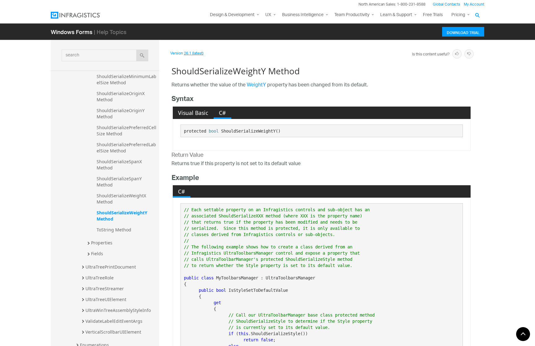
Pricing (458, 15)
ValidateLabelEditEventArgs (113, 321)
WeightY (256, 85)
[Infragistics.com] (82, 15)
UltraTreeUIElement (105, 299)
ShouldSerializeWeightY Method (123, 216)
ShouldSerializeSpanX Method (120, 165)
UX (268, 15)
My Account (474, 4)
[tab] (193, 113)
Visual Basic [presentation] (193, 112)
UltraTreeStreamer (104, 288)
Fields (97, 253)
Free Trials (433, 15)
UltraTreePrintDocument (110, 267)
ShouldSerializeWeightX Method (122, 199)
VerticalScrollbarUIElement (113, 332)
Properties (101, 243)
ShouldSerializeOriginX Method (121, 96)
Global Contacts (446, 4)
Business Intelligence (303, 15)
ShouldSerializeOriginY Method (121, 113)
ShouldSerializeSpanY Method (120, 182)
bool (214, 131)
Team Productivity (351, 15)
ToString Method (114, 230)
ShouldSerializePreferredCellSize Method (126, 131)
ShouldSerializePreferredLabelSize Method (126, 148)
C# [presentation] (222, 112)
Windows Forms (72, 32)
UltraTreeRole (99, 278)
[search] (142, 55)
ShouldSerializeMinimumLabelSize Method (126, 79)
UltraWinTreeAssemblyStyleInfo (118, 310)
